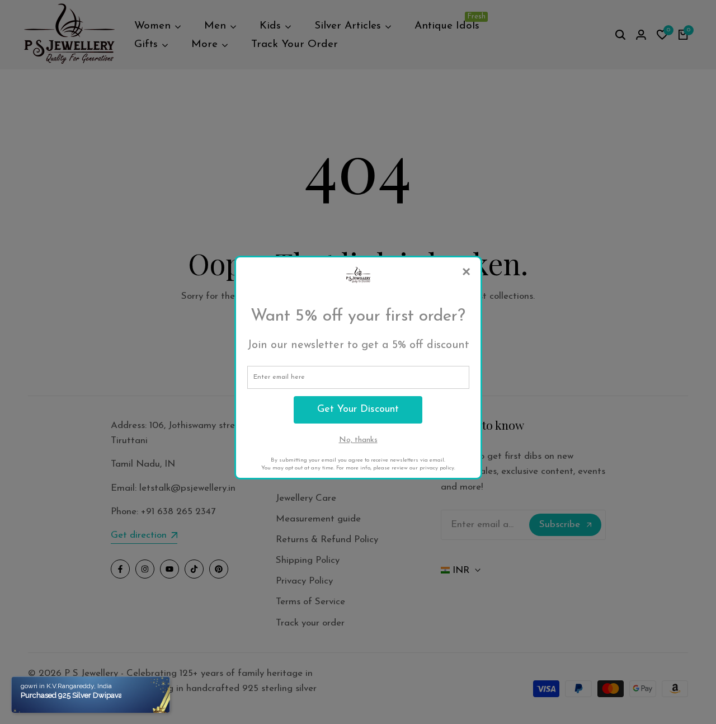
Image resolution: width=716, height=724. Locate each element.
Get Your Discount (358, 410)
